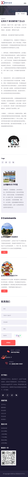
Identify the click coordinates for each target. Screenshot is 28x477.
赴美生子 (3, 18)
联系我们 (3, 419)
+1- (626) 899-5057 (16, 364)
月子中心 (3, 404)
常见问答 (3, 416)
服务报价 (3, 407)
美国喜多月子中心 (20, 474)
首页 (18, 13)
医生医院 (3, 410)
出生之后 (3, 413)
